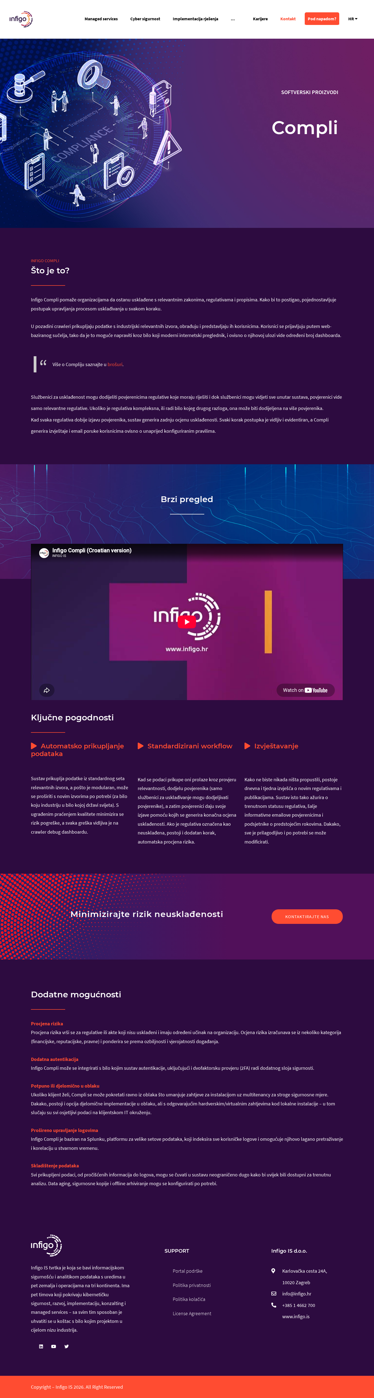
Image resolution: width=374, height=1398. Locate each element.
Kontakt (288, 18)
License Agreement (192, 1313)
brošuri (115, 364)
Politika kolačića (189, 1299)
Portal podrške (188, 1271)
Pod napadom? (322, 18)
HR (351, 18)
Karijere (260, 18)
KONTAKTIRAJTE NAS (307, 916)
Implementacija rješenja (195, 18)
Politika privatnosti (192, 1285)
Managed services (101, 18)
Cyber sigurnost (145, 18)
